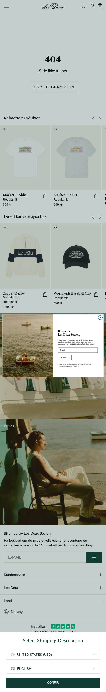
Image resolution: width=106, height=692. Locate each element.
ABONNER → (64, 358)
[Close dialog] (100, 318)
